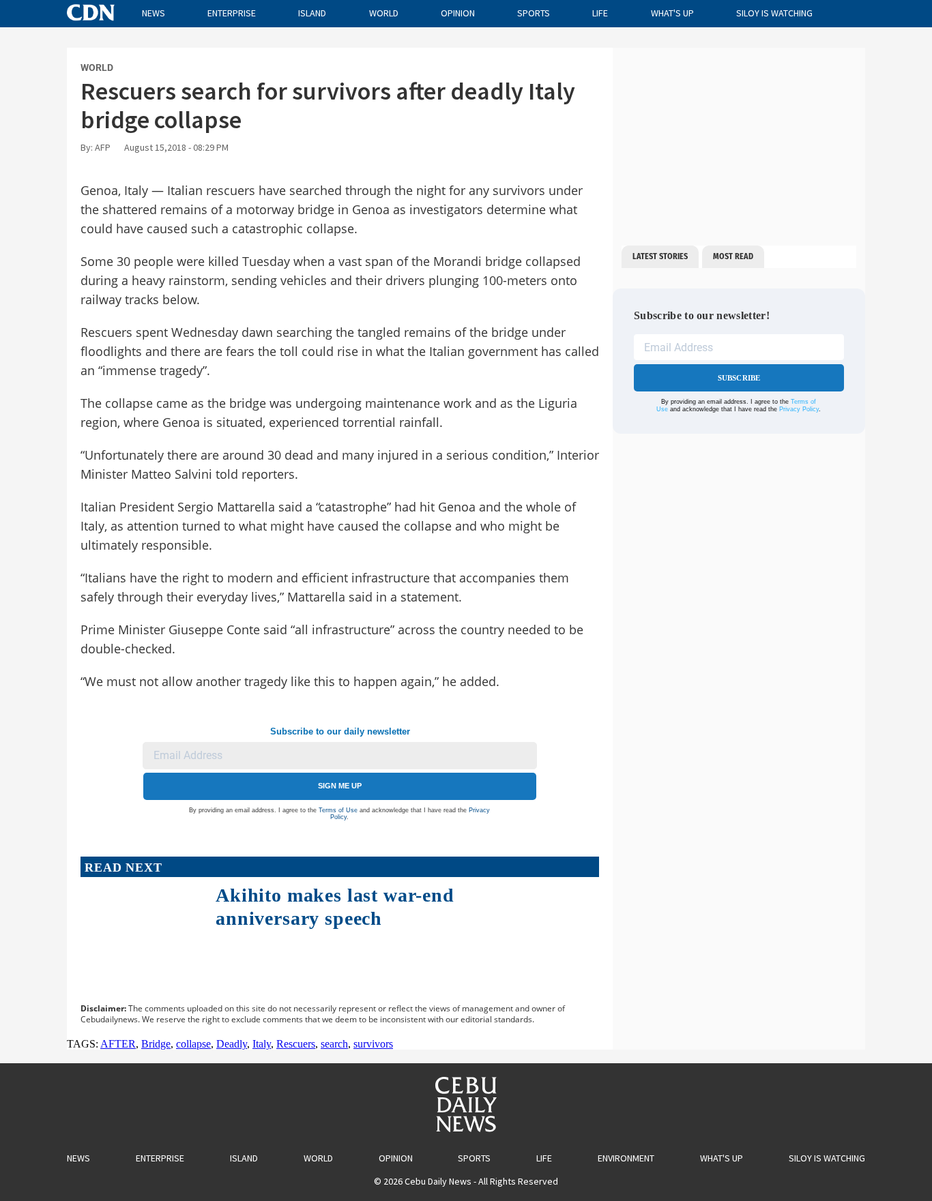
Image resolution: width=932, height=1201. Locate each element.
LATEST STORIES (660, 256)
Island (312, 13)
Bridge (156, 1044)
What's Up (672, 13)
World (383, 13)
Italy (261, 1044)
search (334, 1044)
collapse (193, 1044)
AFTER (118, 1044)
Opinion (458, 13)
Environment (626, 1158)
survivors (373, 1044)
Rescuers (295, 1044)
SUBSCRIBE (739, 378)
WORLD (97, 67)
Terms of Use (338, 810)
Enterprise (231, 13)
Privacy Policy (799, 409)
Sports (533, 13)
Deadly (231, 1044)
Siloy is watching (774, 13)
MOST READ (733, 256)
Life (600, 13)
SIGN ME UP (340, 786)
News (153, 13)
